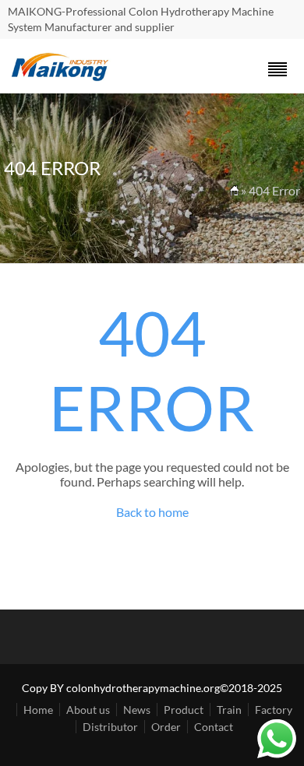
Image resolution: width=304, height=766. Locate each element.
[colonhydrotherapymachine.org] (62, 76)
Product (183, 709)
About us (88, 709)
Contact (213, 726)
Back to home (152, 511)
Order (166, 726)
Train (229, 709)
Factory (273, 709)
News (136, 709)
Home (38, 709)
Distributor (110, 726)
